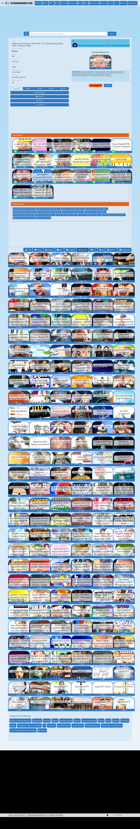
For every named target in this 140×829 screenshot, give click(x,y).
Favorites (104, 3)
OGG (64, 88)
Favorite (40, 96)
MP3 (29, 88)
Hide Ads (124, 3)
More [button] (116, 3)
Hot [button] (94, 250)
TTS (81, 3)
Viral (58, 3)
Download (16, 88)
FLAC (52, 88)
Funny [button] (39, 250)
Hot (52, 3)
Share (41, 100)
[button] (107, 815)
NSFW (112, 250)
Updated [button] (71, 250)
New (86, 3)
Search (39, 3)
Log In (132, 3)
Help (111, 3)
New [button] (60, 250)
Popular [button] (50, 250)
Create (94, 3)
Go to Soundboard (95, 85)
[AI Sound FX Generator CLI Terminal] (26, 815)
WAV (40, 88)
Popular (65, 3)
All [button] (103, 250)
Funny (46, 3)
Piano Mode (40, 104)
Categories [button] (126, 250)
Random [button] (84, 250)
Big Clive (15, 51)
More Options (41, 92)
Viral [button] (29, 250)
